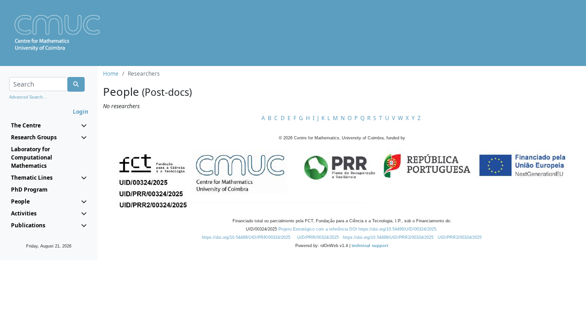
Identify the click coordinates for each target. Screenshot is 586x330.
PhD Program (29, 189)
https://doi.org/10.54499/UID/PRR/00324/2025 (246, 237)
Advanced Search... (28, 97)
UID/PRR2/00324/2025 (460, 237)
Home (111, 73)
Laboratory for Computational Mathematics (31, 157)
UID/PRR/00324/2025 (318, 237)
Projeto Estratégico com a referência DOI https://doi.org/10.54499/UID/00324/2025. (358, 229)
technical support (370, 245)
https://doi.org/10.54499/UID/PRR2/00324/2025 (388, 237)
